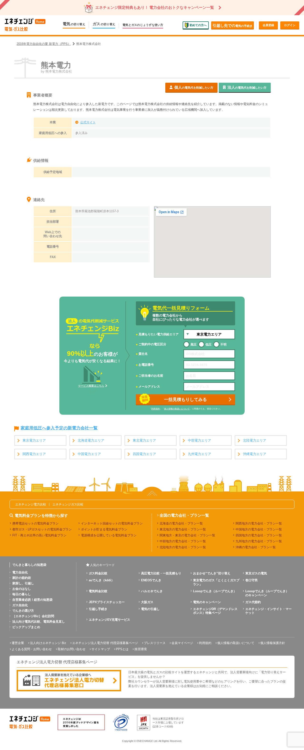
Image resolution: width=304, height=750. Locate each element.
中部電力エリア (199, 440)
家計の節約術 (21, 578)
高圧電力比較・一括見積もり (161, 573)
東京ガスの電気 (256, 573)
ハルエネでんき (152, 591)
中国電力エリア (89, 454)
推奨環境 (140, 649)
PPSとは (122, 649)
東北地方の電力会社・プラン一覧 (183, 529)
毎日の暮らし (21, 594)
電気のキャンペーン (207, 602)
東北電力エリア (144, 440)
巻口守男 (251, 580)
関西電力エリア (34, 454)
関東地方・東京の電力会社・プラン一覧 (187, 535)
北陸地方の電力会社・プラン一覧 (183, 547)
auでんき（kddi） (101, 580)
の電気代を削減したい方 (193, 87)
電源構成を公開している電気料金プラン (109, 535)
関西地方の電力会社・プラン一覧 (259, 523)
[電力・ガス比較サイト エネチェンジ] (25, 25)
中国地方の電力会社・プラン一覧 (259, 529)
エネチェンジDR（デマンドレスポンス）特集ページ (215, 611)
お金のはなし (21, 589)
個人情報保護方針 (272, 643)
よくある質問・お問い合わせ (32, 649)
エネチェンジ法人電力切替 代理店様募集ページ (105, 643)
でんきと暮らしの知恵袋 (29, 565)
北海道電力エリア (91, 440)
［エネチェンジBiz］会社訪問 (33, 616)
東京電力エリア (34, 440)
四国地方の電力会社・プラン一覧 (259, 535)
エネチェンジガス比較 (67, 504)
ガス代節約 (253, 602)
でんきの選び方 (23, 610)
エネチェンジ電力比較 (30, 504)
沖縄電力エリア (254, 454)
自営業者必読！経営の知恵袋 (32, 599)
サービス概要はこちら (91, 385)
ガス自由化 (20, 605)
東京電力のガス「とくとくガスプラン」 (216, 582)
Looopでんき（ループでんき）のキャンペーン (267, 593)
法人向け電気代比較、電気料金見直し (38, 621)
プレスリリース (155, 643)
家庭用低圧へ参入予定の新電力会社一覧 (59, 428)
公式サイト (88, 122)
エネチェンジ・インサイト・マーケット (268, 611)
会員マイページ (182, 643)
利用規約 (155, 409)
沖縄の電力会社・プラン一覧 (256, 547)
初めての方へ (198, 25)
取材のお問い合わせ (72, 649)
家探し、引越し (23, 583)
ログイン (289, 25)
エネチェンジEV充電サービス (109, 619)
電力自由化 (20, 572)
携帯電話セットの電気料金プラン (35, 523)
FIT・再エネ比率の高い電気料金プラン (39, 535)
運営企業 (18, 643)
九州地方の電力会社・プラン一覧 (259, 541)
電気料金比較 (98, 591)
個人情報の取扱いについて (177, 409)
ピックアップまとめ (26, 627)
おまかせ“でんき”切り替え (211, 573)
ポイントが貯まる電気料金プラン (104, 529)
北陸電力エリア (254, 440)
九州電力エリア (199, 454)
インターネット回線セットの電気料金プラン (112, 523)
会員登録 (268, 25)
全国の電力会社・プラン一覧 (184, 515)
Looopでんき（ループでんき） (215, 591)
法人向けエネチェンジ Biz (48, 643)
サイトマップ (100, 649)
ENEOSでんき (151, 580)
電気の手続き (232, 26)
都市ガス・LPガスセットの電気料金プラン (42, 529)
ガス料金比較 (98, 573)
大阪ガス (147, 602)
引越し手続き (98, 609)
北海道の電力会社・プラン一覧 (181, 523)
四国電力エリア (144, 454)
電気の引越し (150, 609)
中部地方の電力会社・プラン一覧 (183, 541)
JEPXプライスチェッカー (107, 602)
